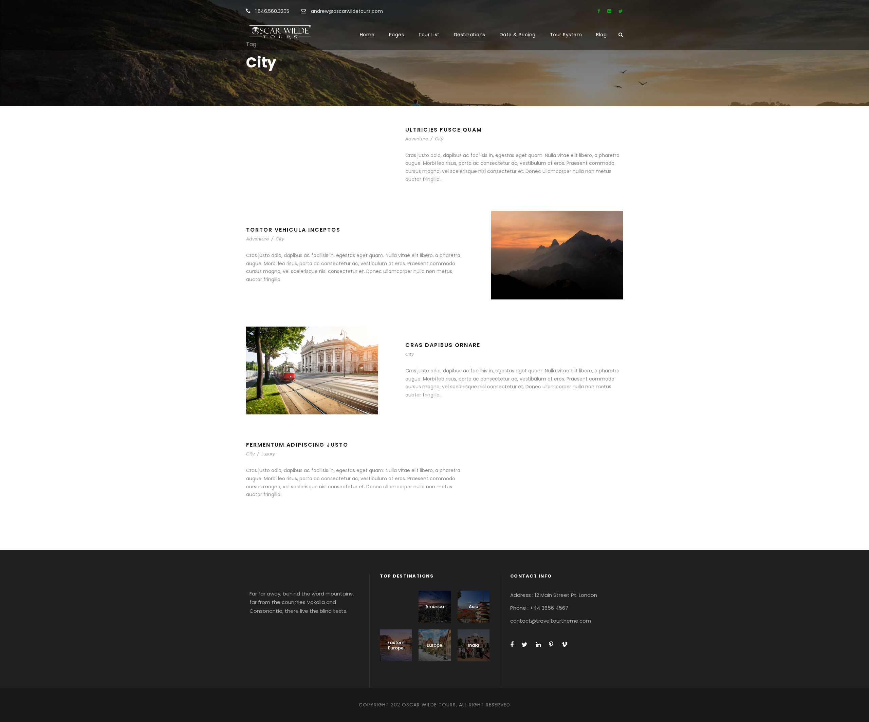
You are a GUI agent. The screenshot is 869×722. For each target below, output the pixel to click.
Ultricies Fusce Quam (443, 130)
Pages (396, 34)
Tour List (429, 34)
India (473, 645)
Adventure (416, 139)
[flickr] (609, 11)
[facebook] (598, 11)
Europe (434, 645)
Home (367, 34)
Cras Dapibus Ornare (442, 345)
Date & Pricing (518, 34)
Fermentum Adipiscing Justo (297, 445)
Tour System (566, 34)
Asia (473, 606)
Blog (601, 34)
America (434, 606)
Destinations (469, 34)
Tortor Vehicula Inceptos (293, 230)
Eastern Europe (395, 645)
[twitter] (620, 11)
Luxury (268, 454)
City (439, 139)
